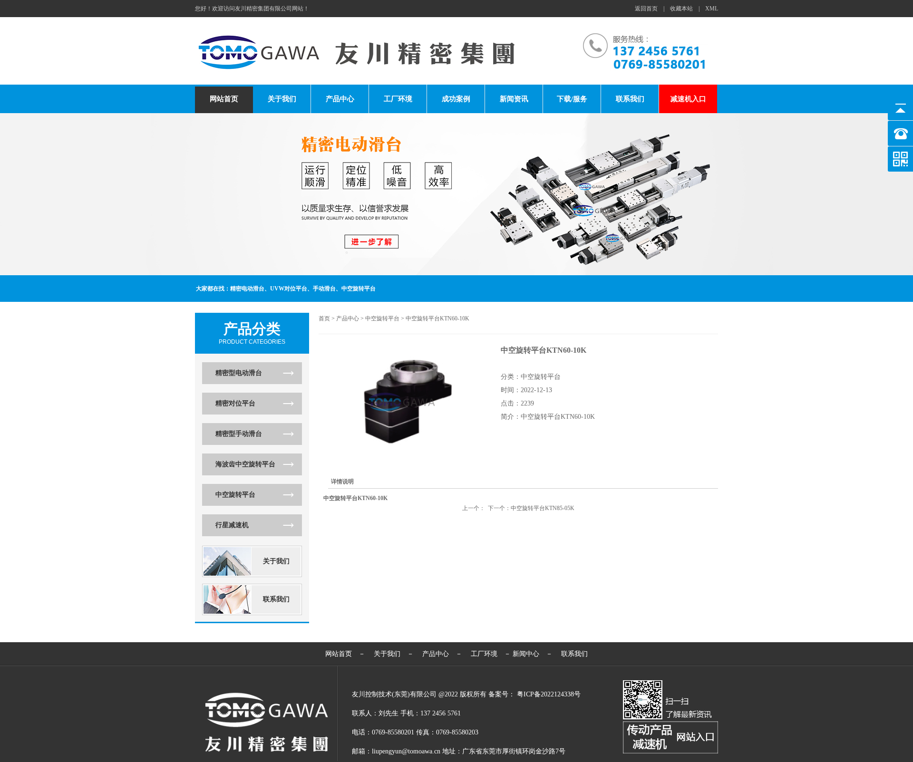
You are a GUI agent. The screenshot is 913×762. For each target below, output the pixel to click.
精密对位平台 (235, 403)
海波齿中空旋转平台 (245, 464)
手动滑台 (324, 288)
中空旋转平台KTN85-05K (542, 508)
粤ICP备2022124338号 (549, 694)
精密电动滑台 (247, 288)
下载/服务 (572, 99)
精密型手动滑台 (238, 433)
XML (711, 8)
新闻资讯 (514, 99)
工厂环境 (398, 99)
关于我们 (282, 99)
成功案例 (456, 99)
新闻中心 (526, 653)
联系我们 (630, 99)
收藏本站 (681, 8)
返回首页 (646, 8)
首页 (324, 318)
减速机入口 (688, 99)
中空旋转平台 (358, 288)
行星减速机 (232, 525)
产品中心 (340, 99)
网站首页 (224, 99)
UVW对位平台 (288, 288)
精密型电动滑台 (238, 372)
